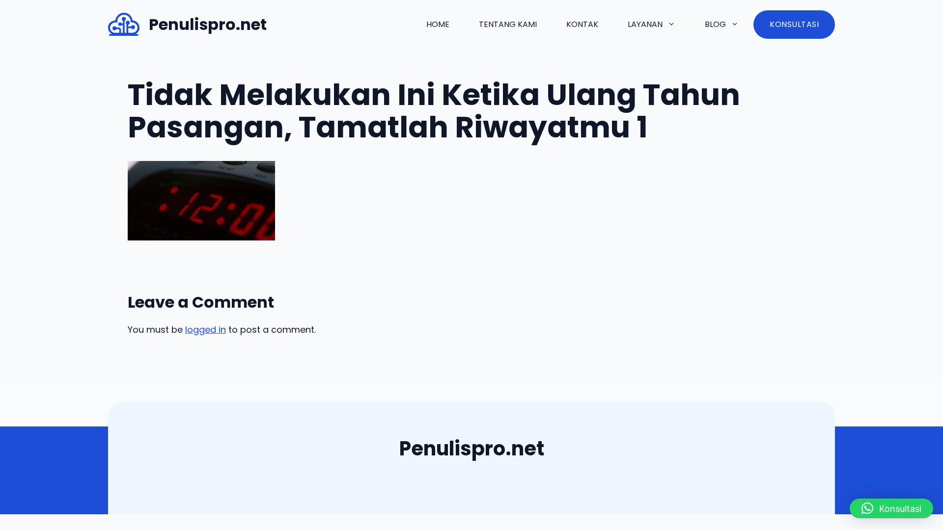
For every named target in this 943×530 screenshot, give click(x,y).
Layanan (645, 24)
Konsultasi (794, 24)
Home (437, 24)
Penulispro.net (208, 24)
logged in (205, 329)
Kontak (582, 24)
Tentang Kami (508, 24)
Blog (715, 24)
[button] (891, 508)
